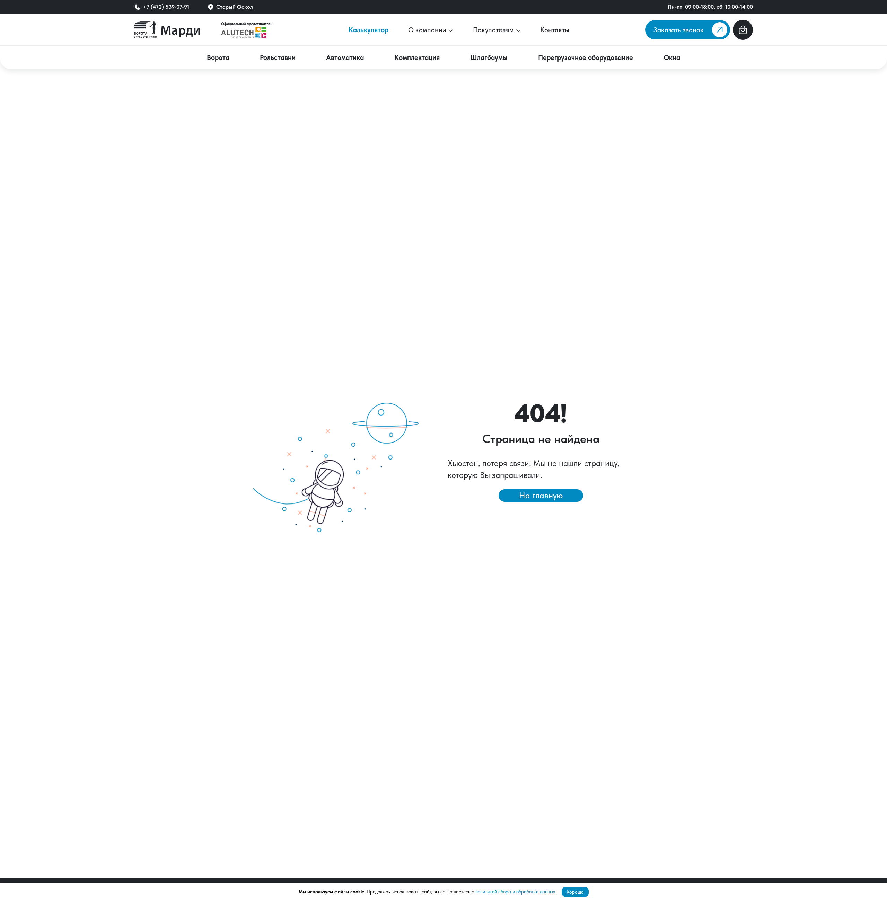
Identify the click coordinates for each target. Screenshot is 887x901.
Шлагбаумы (489, 57)
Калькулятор (368, 30)
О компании (428, 30)
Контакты (554, 30)
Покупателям (494, 30)
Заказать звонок (678, 30)
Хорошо (575, 892)
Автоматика (345, 57)
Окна (672, 57)
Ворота (218, 57)
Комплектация (417, 57)
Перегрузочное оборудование (585, 57)
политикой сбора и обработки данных (515, 891)
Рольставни (278, 57)
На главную (541, 495)
